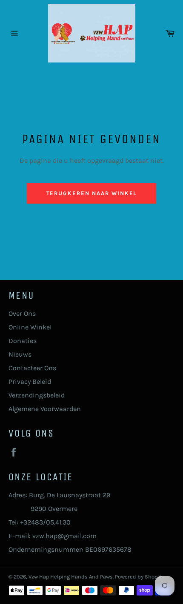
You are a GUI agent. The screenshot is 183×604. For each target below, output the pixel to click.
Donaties (23, 341)
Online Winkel (30, 327)
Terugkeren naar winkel (91, 193)
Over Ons (22, 313)
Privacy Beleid (30, 381)
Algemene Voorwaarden (45, 409)
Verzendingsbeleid (37, 395)
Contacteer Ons (32, 368)
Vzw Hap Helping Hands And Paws (71, 576)
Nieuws (20, 354)
